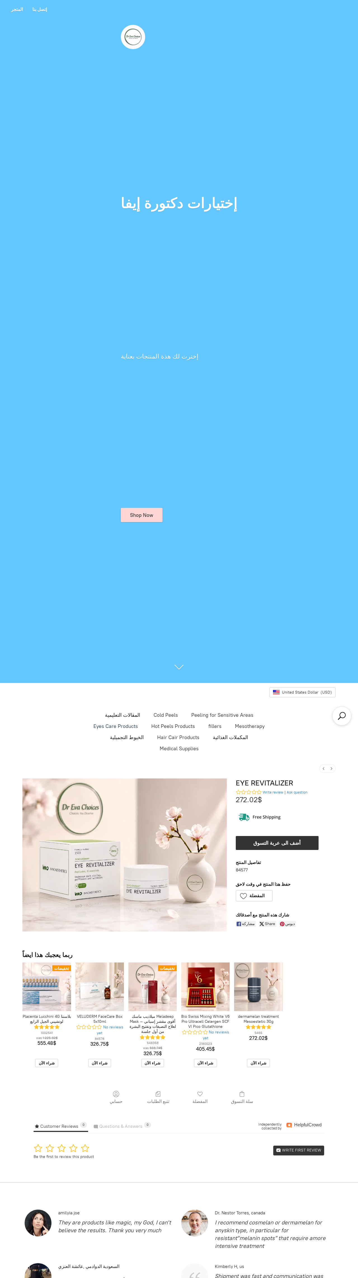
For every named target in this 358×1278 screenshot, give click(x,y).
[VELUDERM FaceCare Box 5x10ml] (100, 986)
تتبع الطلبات (158, 1101)
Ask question (297, 792)
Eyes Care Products (115, 726)
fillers (215, 726)
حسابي (116, 1101)
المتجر (17, 9)
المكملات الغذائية (230, 737)
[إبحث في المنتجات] (342, 716)
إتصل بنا (39, 9)
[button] (254, 895)
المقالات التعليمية (122, 715)
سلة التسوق (242, 1101)
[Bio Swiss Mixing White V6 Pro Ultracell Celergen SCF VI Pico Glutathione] (205, 986)
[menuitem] (324, 769)
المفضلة (200, 1101)
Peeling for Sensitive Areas (222, 715)
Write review (273, 792)
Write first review (301, 1150)
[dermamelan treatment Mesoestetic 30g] (258, 986)
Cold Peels (166, 715)
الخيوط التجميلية (127, 737)
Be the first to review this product (64, 1156)
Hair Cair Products (178, 737)
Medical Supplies (179, 749)
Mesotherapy (250, 726)
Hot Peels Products (173, 726)
